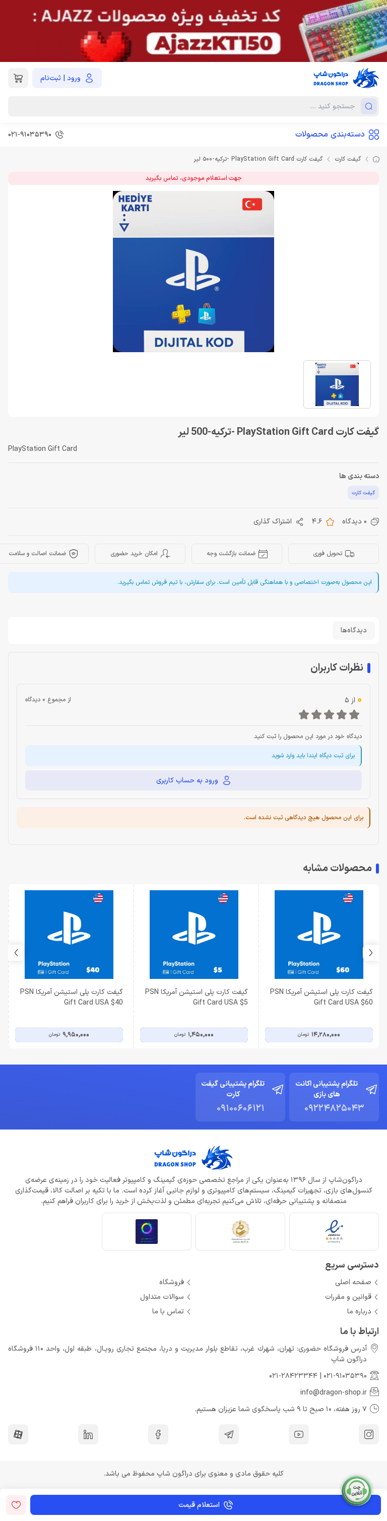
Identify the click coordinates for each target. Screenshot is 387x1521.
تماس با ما (168, 1311)
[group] (193, 31)
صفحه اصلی (353, 1282)
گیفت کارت (348, 159)
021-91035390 (345, 1376)
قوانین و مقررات (348, 1297)
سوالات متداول (162, 1297)
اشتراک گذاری (272, 521)
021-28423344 (293, 1376)
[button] (16, 953)
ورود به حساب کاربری (187, 780)
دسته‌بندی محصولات (330, 134)
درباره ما (359, 1311)
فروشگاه (171, 1282)
